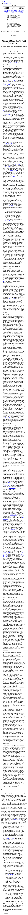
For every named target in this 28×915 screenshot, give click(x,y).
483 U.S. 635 (12, 184)
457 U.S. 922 (16, 176)
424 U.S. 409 (12, 205)
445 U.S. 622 (6, 166)
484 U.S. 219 (17, 819)
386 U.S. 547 (6, 485)
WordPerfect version (7, 12)
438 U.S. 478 (13, 515)
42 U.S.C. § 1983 (13, 62)
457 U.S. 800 (6, 84)
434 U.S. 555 (11, 298)
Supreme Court (7, 3)
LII (4, 1)
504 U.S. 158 (9, 144)
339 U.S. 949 (14, 529)
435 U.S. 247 (18, 164)
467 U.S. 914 (6, 417)
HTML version (7, 10)
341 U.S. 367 (12, 488)
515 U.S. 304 (6, 114)
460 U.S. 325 (10, 482)
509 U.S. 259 (6, 552)
